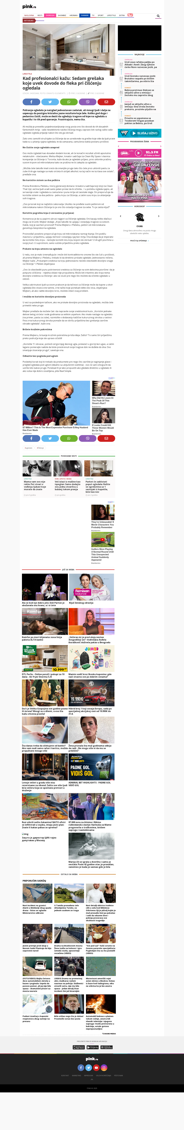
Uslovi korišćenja (103, 1075)
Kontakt (65, 1075)
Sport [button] (101, 15)
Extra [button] (122, 15)
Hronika (74, 15)
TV (93, 15)
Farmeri (84, 15)
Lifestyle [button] (111, 15)
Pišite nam (118, 1075)
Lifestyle (27, 74)
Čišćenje (40, 448)
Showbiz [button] (62, 15)
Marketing (76, 1075)
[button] (26, 473)
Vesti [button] (39, 15)
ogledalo (28, 448)
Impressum (88, 1075)
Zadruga (50, 15)
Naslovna (29, 15)
